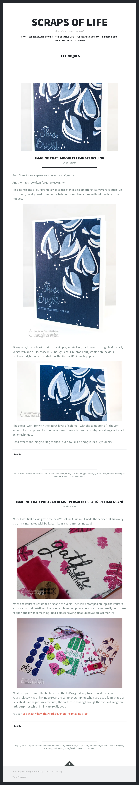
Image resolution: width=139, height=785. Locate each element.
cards (67, 473)
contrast (75, 473)
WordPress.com (19, 777)
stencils (110, 473)
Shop (23, 36)
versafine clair (71, 748)
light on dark (100, 473)
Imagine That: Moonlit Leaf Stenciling (69, 158)
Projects (119, 745)
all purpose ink (40, 473)
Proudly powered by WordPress (27, 771)
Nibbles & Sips (109, 36)
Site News (80, 40)
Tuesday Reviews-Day (87, 36)
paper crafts (109, 745)
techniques (120, 473)
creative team (58, 745)
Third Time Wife (63, 40)
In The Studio (69, 162)
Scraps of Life (69, 22)
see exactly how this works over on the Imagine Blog (55, 714)
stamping (48, 748)
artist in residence (56, 473)
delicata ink (70, 745)
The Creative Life (64, 36)
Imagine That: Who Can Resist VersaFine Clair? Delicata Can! (69, 502)
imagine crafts (86, 473)
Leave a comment (77, 476)
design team (82, 745)
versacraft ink (60, 476)
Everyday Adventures (41, 36)
